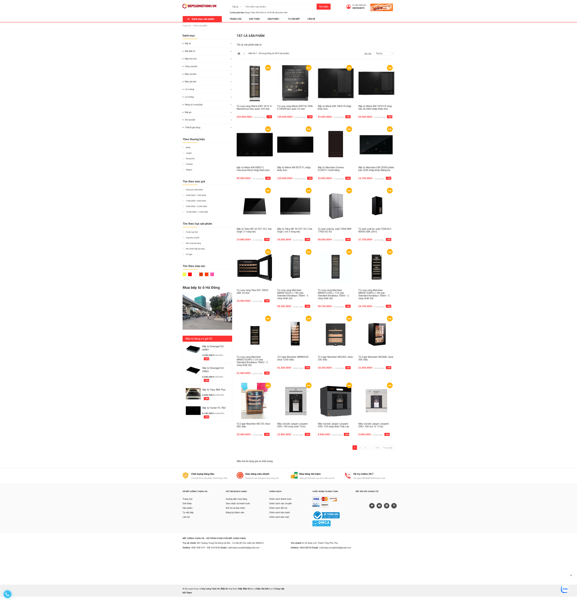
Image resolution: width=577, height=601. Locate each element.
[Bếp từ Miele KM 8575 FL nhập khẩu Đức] (295, 145)
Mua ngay (243, 118)
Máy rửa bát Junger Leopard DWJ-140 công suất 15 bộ (292, 425)
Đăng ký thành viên (235, 512)
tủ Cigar (188, 254)
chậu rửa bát (262, 588)
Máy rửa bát (190, 74)
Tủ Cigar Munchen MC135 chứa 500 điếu (253, 425)
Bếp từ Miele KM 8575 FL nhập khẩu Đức (294, 169)
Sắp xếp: (368, 54)
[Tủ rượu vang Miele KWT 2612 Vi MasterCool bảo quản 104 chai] (255, 83)
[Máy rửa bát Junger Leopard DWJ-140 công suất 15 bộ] (295, 401)
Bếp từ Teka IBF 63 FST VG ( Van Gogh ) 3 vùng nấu (254, 230)
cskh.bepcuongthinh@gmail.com (243, 547)
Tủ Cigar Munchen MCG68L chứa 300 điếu (375, 358)
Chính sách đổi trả (278, 508)
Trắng (196, 276)
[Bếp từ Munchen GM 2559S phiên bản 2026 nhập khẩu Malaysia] (376, 145)
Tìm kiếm (323, 6)
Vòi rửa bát (190, 120)
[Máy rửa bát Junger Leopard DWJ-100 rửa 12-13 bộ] (376, 401)
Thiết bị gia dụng (192, 127)
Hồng (212, 276)
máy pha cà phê (192, 238)
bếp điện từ (244, 588)
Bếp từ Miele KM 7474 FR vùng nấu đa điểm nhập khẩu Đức (375, 107)
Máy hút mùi (191, 59)
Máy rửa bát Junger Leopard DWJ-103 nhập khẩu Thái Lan (333, 425)
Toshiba (189, 164)
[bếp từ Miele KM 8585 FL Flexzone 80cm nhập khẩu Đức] (255, 145)
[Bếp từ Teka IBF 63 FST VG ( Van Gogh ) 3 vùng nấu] (255, 206)
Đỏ (190, 276)
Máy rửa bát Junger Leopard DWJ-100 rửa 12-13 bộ (373, 425)
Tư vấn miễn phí (359, 5)
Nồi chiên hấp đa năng (195, 249)
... (370, 448)
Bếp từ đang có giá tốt (199, 338)
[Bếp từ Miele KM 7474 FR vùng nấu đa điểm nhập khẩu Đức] (376, 83)
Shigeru (188, 170)
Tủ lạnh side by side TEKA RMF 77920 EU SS (335, 230)
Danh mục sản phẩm (203, 19)
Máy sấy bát (190, 81)
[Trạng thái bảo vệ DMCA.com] (321, 523)
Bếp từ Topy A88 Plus (214, 389)
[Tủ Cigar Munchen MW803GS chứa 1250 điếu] (295, 334)
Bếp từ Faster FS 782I (214, 407)
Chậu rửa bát (191, 66)
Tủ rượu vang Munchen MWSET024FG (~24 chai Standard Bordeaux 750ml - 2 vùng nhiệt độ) (252, 360)
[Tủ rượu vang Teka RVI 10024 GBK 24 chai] (255, 267)
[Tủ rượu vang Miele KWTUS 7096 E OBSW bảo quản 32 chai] (295, 83)
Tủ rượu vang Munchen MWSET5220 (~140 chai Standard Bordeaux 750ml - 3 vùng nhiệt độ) (292, 294)
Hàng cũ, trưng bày (194, 104)
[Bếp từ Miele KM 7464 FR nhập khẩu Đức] (336, 83)
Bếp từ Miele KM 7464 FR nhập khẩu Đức (334, 107)
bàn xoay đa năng (193, 243)
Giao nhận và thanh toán (238, 503)
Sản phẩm (273, 19)
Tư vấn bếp (294, 19)
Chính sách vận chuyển (280, 503)
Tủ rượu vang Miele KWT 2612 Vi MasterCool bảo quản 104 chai (254, 107)
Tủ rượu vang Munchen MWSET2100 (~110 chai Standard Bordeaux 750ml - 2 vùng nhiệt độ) (333, 294)
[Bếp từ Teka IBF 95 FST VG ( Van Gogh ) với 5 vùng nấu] (295, 206)
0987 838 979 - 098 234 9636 (205, 547)
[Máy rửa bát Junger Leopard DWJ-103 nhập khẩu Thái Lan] (336, 401)
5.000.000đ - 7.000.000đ (195, 195)
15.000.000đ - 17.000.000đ (196, 212)
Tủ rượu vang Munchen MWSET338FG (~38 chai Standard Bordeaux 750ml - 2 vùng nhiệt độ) (373, 294)
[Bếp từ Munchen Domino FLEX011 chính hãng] (336, 145)
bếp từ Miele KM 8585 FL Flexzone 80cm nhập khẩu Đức (253, 169)
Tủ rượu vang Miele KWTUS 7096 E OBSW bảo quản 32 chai (295, 107)
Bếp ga (188, 112)
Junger (188, 153)
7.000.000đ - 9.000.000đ (195, 201)
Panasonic (190, 159)
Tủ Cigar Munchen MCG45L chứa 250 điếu (335, 358)
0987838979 (358, 8)
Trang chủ (235, 19)
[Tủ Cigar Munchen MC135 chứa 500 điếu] (255, 401)
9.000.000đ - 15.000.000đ (196, 206)
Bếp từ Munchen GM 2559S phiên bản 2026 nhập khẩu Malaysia (376, 169)
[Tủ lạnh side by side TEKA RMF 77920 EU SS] (336, 206)
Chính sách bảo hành (279, 512)
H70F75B (271, 13)
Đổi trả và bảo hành (235, 508)
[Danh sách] (244, 53)
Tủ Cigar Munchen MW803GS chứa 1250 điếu (292, 358)
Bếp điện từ (190, 51)
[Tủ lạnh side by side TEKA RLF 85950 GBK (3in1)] (376, 206)
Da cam (207, 276)
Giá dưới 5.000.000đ (194, 190)
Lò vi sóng (189, 89)
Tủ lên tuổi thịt (191, 232)
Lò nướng (189, 97)
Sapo (189, 592)
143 (377, 448)
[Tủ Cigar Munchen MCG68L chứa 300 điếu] (376, 334)
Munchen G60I (281, 13)
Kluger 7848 (250, 13)
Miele (188, 147)
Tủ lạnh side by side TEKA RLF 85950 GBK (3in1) (375, 230)
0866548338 (306, 547)
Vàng (185, 276)
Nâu (201, 276)
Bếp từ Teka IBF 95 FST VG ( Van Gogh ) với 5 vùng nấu (294, 230)
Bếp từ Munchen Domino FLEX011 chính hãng (331, 169)
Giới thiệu (254, 19)
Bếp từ (188, 43)
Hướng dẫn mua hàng (236, 499)
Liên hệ (311, 19)
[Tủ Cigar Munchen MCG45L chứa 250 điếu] (336, 334)
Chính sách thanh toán (280, 499)
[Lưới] (239, 53)
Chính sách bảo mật (279, 517)
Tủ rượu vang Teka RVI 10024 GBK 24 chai (252, 291)
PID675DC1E (261, 13)
